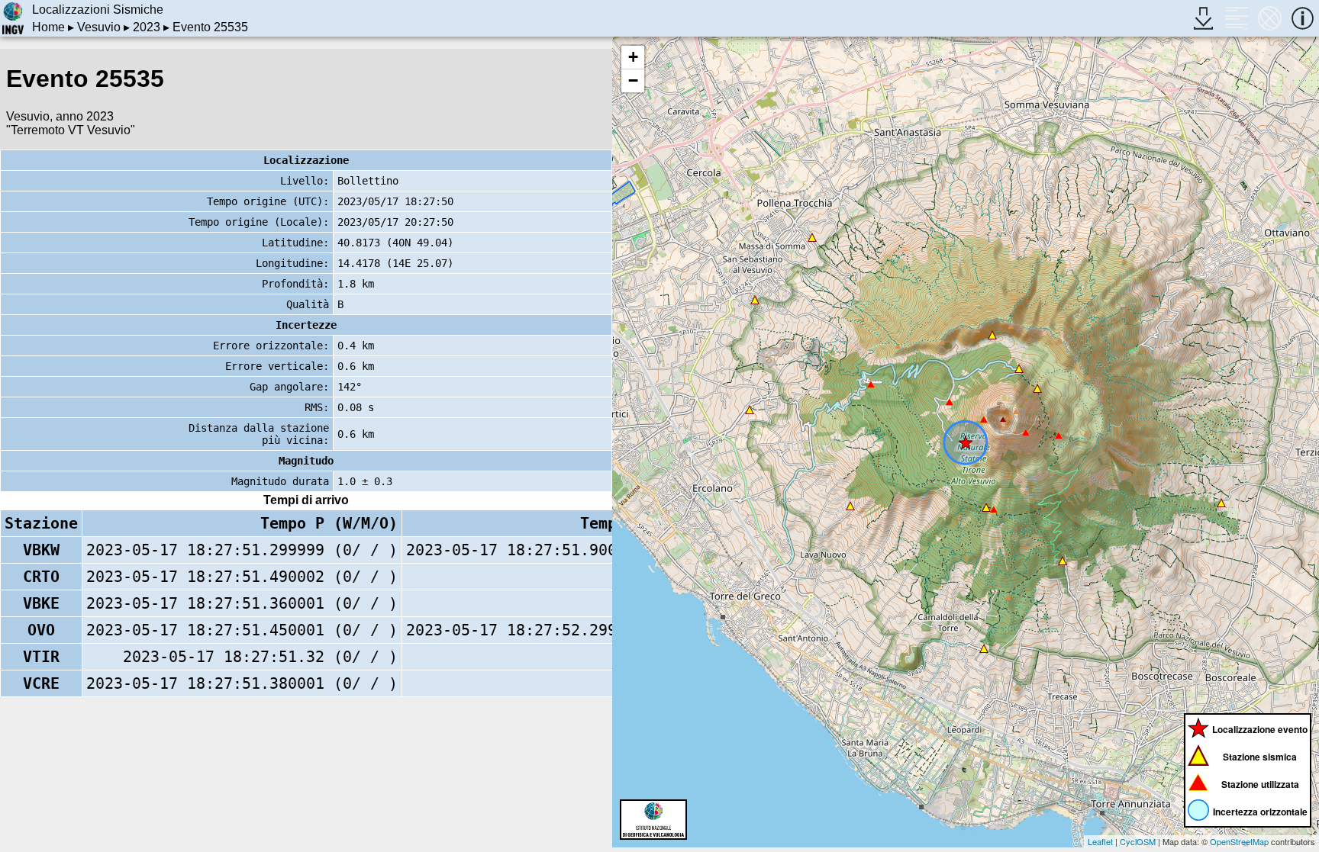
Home (48, 27)
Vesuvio (99, 27)
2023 (146, 27)
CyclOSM (1138, 841)
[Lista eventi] (1236, 18)
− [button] (633, 80)
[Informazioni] (1302, 18)
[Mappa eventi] (1269, 18)
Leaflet (1100, 841)
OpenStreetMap (1239, 841)
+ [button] (633, 56)
